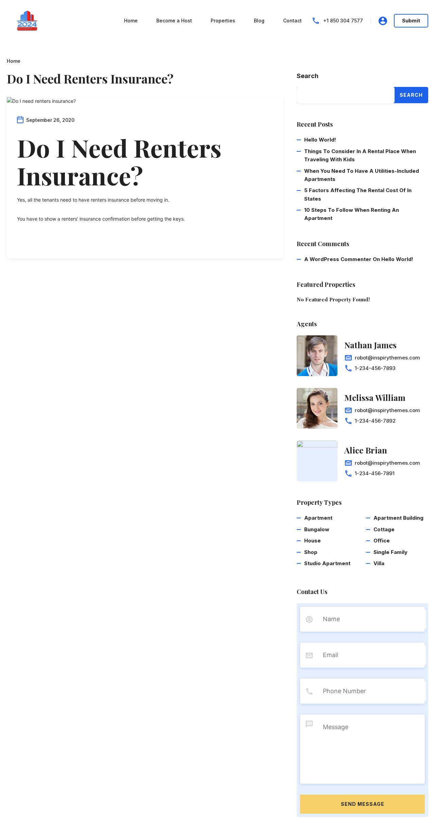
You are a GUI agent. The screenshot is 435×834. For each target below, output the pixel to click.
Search (307, 75)
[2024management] (27, 20)
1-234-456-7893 (375, 368)
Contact (292, 20)
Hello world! (320, 139)
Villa (378, 563)
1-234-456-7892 (375, 421)
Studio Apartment (327, 563)
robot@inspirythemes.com (387, 357)
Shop (310, 552)
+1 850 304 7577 (343, 20)
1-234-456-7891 (375, 473)
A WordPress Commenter (337, 259)
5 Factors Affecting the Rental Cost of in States (358, 194)
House (312, 540)
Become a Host (174, 20)
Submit (411, 20)
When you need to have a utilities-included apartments (361, 175)
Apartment (318, 518)
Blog (259, 20)
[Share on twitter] (31, 242)
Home (131, 20)
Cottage (384, 529)
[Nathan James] (317, 355)
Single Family (390, 552)
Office (381, 540)
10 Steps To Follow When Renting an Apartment (351, 214)
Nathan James (370, 344)
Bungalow (316, 529)
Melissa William (374, 397)
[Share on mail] (42, 242)
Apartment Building (398, 518)
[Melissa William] (317, 408)
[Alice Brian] (317, 461)
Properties (223, 20)
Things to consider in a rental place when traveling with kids (360, 155)
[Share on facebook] (19, 242)
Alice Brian (365, 450)
